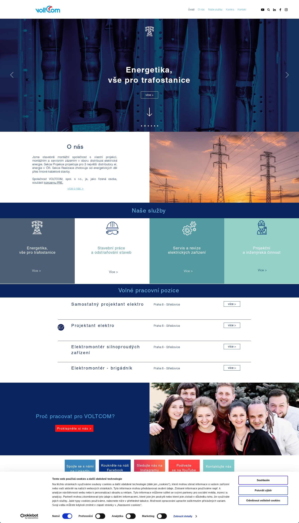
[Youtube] (263, 10)
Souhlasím (263, 480)
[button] (60, 327)
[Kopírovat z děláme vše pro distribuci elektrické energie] (141, 125)
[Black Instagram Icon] (286, 10)
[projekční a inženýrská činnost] (154, 125)
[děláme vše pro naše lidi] (157, 125)
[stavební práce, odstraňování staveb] (148, 126)
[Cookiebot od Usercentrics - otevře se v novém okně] (29, 516)
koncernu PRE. (53, 182)
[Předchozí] (11, 75)
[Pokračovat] (36, 249)
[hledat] (268, 10)
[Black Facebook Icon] (280, 10)
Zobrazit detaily (182, 516)
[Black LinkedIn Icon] (274, 10)
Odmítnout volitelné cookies (263, 500)
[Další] (287, 75)
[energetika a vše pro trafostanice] (144, 125)
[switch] (100, 516)
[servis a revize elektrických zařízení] (151, 125)
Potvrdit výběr (263, 490)
